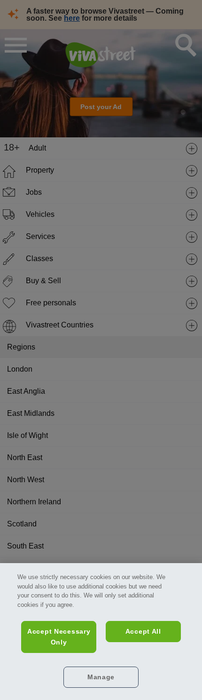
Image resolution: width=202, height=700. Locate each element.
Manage (101, 677)
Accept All (143, 631)
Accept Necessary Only (59, 637)
